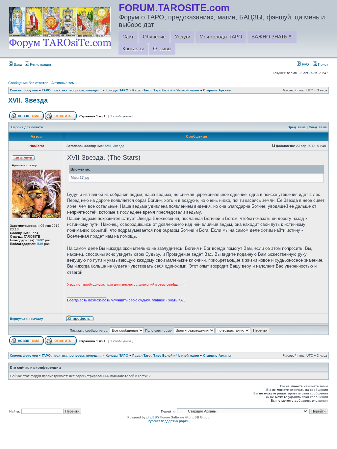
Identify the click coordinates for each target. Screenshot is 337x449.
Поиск (322, 64)
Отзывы (162, 48)
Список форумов (24, 90)
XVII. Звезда (28, 100)
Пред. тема (297, 127)
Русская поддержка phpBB (169, 421)
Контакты (133, 48)
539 (40, 244)
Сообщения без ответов (28, 83)
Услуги (182, 36)
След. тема (318, 127)
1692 (40, 240)
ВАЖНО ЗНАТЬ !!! (272, 36)
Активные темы (64, 83)
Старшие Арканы (217, 90)
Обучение (154, 36)
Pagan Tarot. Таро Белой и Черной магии (165, 90)
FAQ (305, 64)
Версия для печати (27, 127)
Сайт (128, 36)
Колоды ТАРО (117, 90)
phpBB (151, 417)
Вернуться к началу (26, 318)
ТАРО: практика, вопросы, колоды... (72, 90)
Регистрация (40, 64)
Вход (17, 64)
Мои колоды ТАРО (220, 36)
